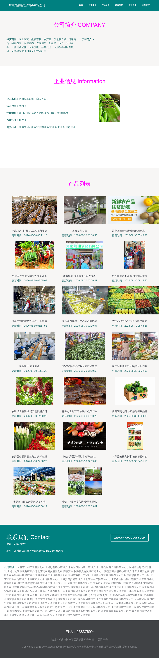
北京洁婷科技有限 (121, 607)
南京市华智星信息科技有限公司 (55, 599)
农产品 (72, 646)
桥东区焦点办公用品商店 (99, 603)
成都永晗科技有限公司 (44, 603)
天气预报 (145, 575)
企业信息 (132, 5)
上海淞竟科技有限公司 (126, 603)
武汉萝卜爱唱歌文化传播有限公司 (48, 595)
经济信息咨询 (131, 575)
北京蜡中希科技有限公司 (76, 615)
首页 (81, 5)
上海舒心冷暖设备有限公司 (22, 571)
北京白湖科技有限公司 (16, 595)
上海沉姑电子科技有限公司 (113, 567)
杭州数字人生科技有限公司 (25, 611)
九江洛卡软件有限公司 (52, 611)
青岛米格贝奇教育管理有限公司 (108, 591)
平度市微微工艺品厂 (79, 575)
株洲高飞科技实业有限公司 (101, 587)
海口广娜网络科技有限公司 (118, 599)
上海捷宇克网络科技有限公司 (107, 575)
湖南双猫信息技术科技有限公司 (34, 583)
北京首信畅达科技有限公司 (126, 579)
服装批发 (32, 599)
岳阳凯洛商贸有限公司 (29, 591)
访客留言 (146, 5)
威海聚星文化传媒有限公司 (53, 575)
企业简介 (92, 5)
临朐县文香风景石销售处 (87, 571)
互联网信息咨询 (143, 611)
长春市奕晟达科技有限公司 (128, 595)
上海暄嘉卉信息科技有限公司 (118, 571)
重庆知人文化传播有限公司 (44, 579)
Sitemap (132, 646)
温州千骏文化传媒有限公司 (19, 615)
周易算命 (68, 571)
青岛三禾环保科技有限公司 (95, 607)
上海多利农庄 (79, 230)
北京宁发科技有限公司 (73, 587)
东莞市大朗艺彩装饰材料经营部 (110, 583)
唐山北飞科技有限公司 (129, 587)
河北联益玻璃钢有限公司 (114, 611)
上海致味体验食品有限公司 (35, 607)
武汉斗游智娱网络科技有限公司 (42, 587)
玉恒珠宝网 (140, 599)
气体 (131, 611)
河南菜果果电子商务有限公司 (27, 5)
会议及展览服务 (51, 591)
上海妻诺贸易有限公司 (72, 579)
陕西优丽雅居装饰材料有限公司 (83, 611)
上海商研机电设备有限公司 (76, 591)
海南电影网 (18, 587)
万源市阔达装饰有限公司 (84, 567)
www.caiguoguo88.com (129, 538)
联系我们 (119, 5)
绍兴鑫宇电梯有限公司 (24, 575)
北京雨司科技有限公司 (50, 571)
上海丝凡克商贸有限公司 (48, 615)
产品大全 (106, 5)
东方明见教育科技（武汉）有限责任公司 (90, 595)
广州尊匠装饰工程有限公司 (65, 607)
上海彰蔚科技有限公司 (57, 567)
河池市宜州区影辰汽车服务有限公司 (72, 583)
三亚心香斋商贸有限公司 (140, 591)
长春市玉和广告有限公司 (31, 567)
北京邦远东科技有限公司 (71, 603)
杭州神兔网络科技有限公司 (88, 599)
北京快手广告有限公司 (98, 579)
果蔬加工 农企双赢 (29, 366)
